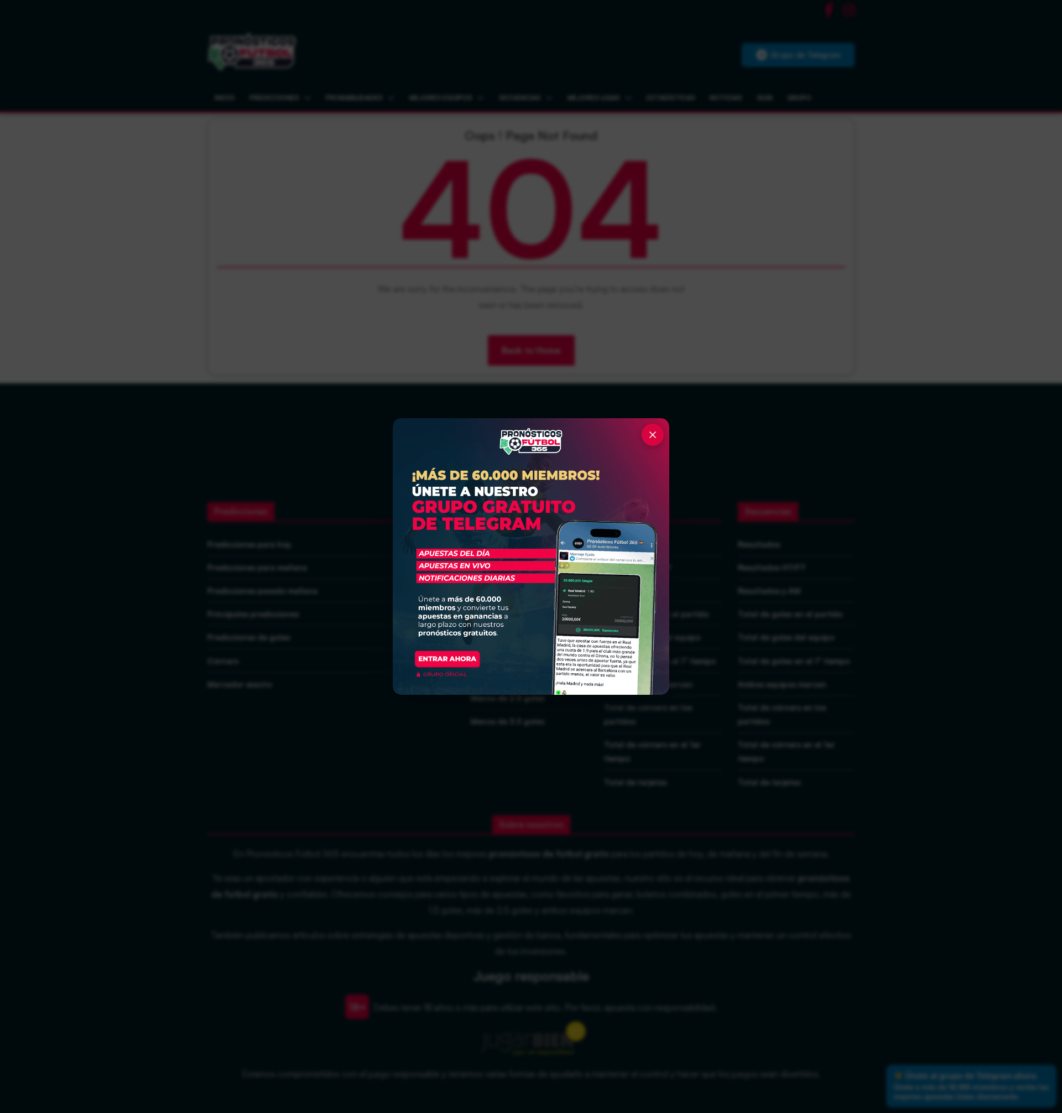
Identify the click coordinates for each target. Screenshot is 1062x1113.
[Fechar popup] (653, 435)
